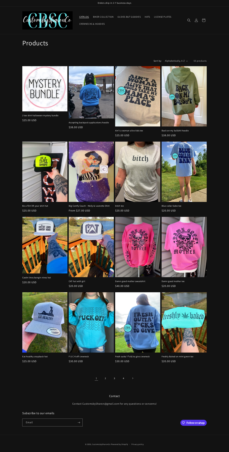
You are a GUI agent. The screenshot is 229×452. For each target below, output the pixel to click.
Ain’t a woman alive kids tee (129, 130)
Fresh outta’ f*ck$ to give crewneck (132, 356)
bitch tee (119, 206)
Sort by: (158, 60)
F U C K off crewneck (79, 356)
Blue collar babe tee (171, 206)
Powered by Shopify (119, 444)
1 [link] (96, 378)
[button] (189, 20)
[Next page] (132, 378)
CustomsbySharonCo (101, 444)
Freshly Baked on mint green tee (177, 356)
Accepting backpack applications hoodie (89, 122)
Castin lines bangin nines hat (36, 277)
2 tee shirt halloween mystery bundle (40, 115)
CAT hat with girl (77, 281)
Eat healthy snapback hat (35, 356)
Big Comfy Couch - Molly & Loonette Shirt (89, 206)
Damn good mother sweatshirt (130, 281)
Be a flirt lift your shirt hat (35, 206)
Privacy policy (137, 444)
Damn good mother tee (173, 281)
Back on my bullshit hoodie (175, 130)
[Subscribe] (78, 422)
